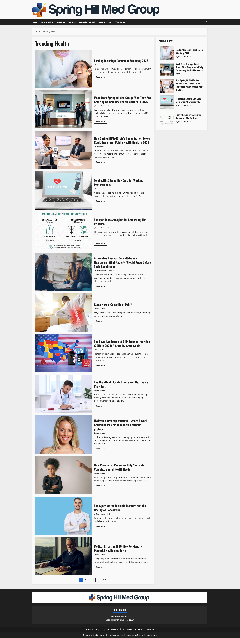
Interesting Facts (87, 22)
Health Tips (46, 22)
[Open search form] (207, 22)
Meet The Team (105, 22)
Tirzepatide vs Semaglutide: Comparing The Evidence (63, 231)
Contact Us (120, 22)
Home (34, 22)
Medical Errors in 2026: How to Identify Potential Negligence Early (63, 556)
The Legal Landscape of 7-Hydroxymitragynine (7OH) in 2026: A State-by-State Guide (63, 353)
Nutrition (61, 22)
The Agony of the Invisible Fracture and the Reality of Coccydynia (63, 516)
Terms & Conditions (116, 629)
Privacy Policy (98, 629)
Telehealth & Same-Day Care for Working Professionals (63, 190)
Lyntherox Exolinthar (104, 271)
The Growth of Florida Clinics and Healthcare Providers (63, 394)
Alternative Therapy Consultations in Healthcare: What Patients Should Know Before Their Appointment (63, 272)
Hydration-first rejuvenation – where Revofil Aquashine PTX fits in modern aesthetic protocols (63, 434)
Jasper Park (100, 65)
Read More (101, 77)
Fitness (72, 22)
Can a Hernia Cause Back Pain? (63, 312)
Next (104, 580)
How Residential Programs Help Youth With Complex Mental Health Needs (63, 475)
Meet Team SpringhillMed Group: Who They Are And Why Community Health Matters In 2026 (63, 109)
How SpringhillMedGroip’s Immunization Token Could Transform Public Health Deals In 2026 (63, 150)
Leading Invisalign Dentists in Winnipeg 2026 (63, 69)
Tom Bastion (100, 309)
